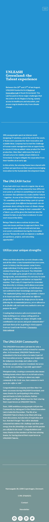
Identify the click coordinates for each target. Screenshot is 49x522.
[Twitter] (32, 518)
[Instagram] (20, 518)
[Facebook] (14, 518)
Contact (24, 502)
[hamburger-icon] (45, 8)
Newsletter (24, 509)
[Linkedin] (26, 518)
